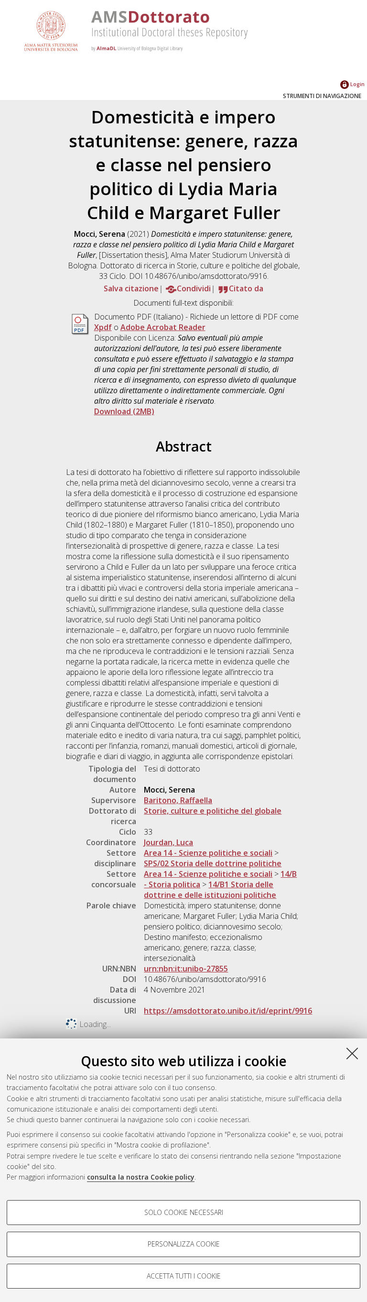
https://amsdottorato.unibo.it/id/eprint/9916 (228, 1010)
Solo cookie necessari (183, 1212)
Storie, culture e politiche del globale (212, 810)
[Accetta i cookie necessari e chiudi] (352, 1053)
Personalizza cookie (184, 1243)
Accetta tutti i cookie (184, 1275)
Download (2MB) (124, 411)
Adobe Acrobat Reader (162, 327)
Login (357, 84)
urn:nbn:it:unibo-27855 (186, 968)
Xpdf (103, 327)
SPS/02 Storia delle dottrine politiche (212, 863)
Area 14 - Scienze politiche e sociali (208, 853)
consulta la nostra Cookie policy (140, 1176)
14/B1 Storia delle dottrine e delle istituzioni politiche (210, 889)
